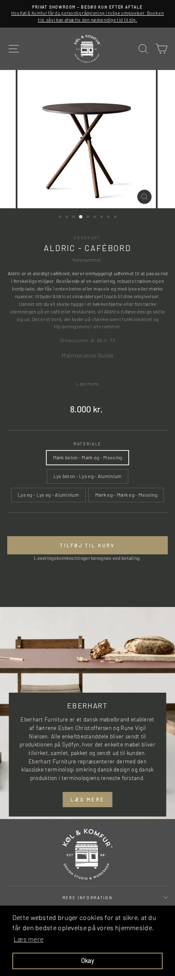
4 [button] (81, 217)
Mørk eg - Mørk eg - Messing (126, 495)
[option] (87, 13)
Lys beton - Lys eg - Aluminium (88, 476)
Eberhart (87, 237)
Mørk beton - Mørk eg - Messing (87, 457)
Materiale (87, 444)
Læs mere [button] (28, 939)
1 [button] (61, 217)
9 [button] (116, 217)
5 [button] (89, 217)
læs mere (87, 799)
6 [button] (95, 217)
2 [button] (67, 217)
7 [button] (102, 217)
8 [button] (109, 217)
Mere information (87, 897)
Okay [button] (87, 960)
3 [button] (74, 217)
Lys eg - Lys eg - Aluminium (48, 495)
